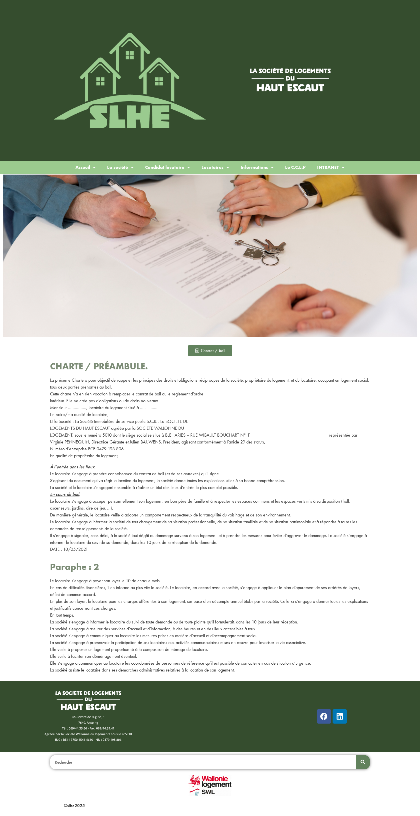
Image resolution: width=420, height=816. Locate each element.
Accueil (82, 167)
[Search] (363, 762)
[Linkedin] (340, 716)
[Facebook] (324, 716)
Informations (254, 167)
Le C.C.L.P (295, 167)
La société (117, 167)
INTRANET (328, 167)
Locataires (212, 167)
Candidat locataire (164, 167)
